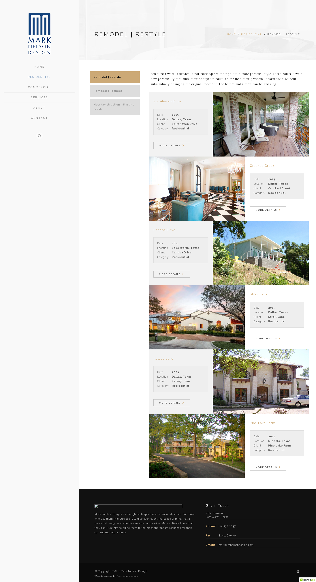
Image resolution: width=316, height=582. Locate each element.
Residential (39, 77)
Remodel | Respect (108, 90)
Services (39, 97)
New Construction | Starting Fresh (114, 107)
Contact (39, 117)
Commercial (39, 87)
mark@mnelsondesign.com (236, 544)
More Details (169, 145)
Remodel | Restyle (107, 77)
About (39, 107)
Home (40, 66)
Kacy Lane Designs (127, 576)
